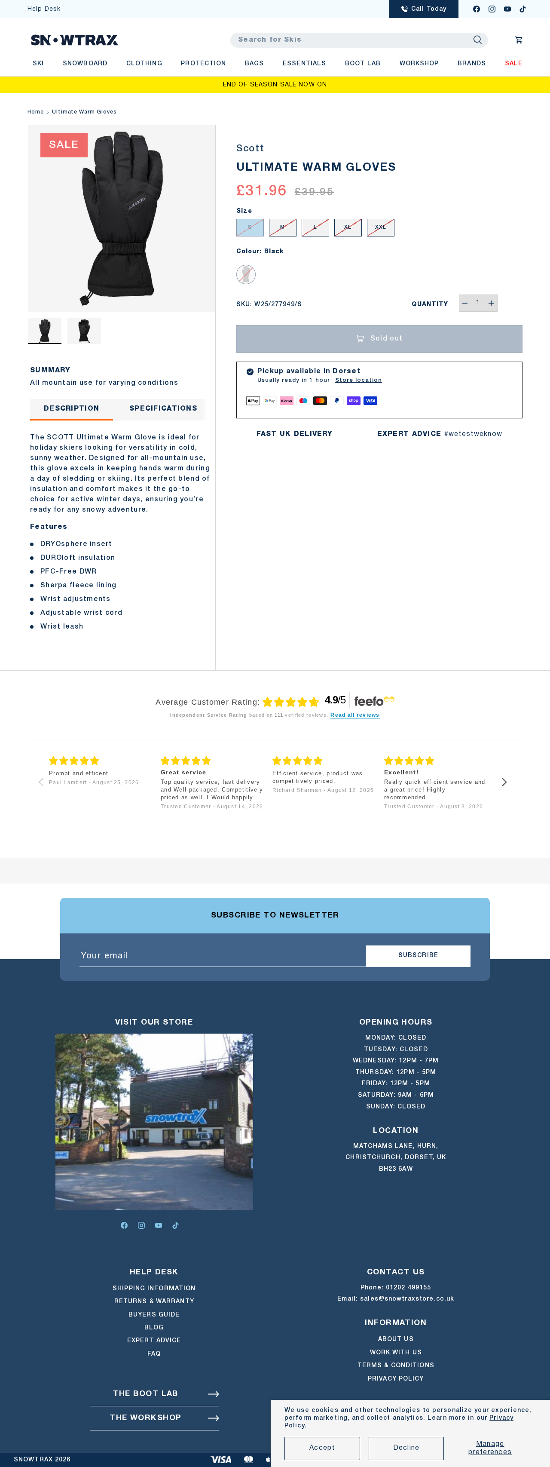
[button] (519, 40)
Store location (358, 380)
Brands (472, 64)
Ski (38, 64)
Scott (250, 148)
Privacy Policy (396, 1379)
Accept (322, 1448)
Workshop (419, 64)
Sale (513, 64)
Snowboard (85, 64)
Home (36, 112)
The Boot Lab (145, 1394)
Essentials (304, 64)
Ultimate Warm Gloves (84, 112)
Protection (203, 64)
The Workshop (145, 1418)
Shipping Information (154, 1289)
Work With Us (396, 1353)
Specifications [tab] (163, 409)
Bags (254, 64)
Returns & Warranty (154, 1301)
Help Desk (44, 9)
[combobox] (359, 40)
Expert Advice (154, 1341)
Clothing (144, 64)
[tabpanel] (121, 529)
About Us (396, 1339)
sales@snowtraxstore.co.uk (407, 1299)
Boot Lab (363, 64)
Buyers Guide (154, 1315)
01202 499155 (408, 1288)
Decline (406, 1448)
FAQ (154, 1354)
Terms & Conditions (396, 1366)
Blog (154, 1328)
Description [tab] (71, 409)
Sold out (386, 339)
